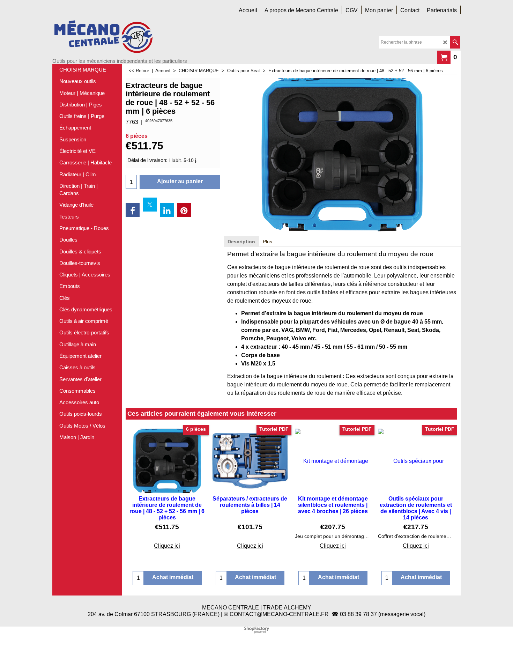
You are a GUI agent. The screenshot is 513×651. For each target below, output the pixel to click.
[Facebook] (133, 210)
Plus (267, 241)
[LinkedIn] (167, 210)
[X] (150, 205)
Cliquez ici (167, 546)
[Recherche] (455, 42)
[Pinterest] (184, 210)
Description (241, 241)
